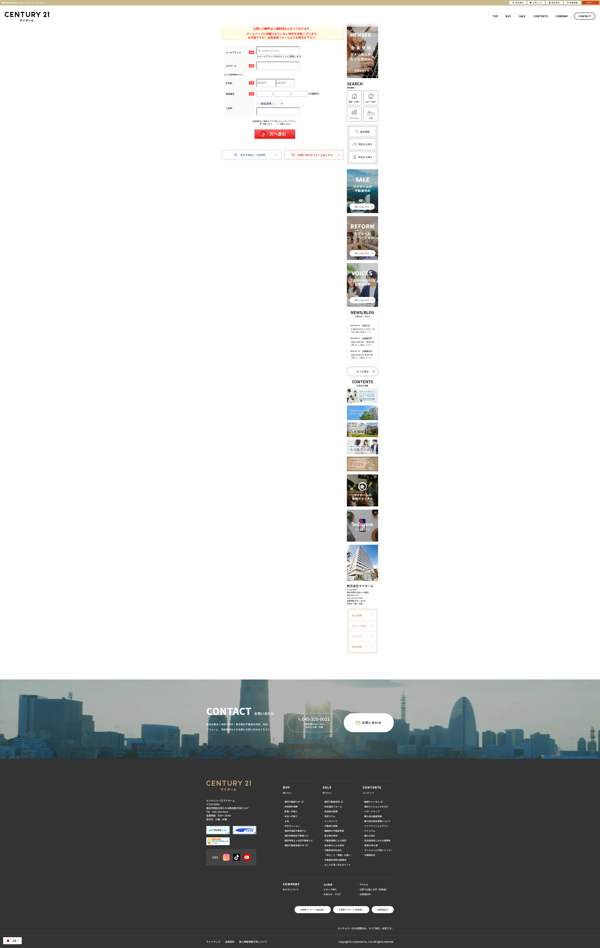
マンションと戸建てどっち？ (378, 850)
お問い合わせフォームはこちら (315, 155)
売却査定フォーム (333, 806)
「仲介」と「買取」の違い (337, 855)
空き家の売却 (331, 835)
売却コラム (329, 816)
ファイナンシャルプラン (376, 825)
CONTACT (584, 16)
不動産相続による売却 (335, 840)
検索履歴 (574, 2)
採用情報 (357, 647)
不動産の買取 (331, 825)
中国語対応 (369, 855)
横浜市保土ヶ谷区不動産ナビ (299, 840)
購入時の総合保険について (377, 821)
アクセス (357, 636)
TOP (495, 16)
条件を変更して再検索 (252, 155)
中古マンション (292, 825)
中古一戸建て (370, 101)
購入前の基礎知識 (373, 816)
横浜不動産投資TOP (295, 845)
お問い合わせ (372, 722)
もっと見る (362, 371)
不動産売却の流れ (333, 850)
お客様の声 (365, 894)
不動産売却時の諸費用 (335, 859)
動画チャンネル (372, 801)
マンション (354, 118)
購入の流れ (369, 835)
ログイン (590, 2)
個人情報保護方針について (253, 941)
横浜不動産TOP (292, 801)
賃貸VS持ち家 (371, 845)
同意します (267, 124)
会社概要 (357, 615)
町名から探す (365, 157)
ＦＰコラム (369, 830)
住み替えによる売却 (334, 845)
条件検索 (365, 131)
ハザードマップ (372, 811)
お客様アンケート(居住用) (312, 909)
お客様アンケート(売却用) (350, 909)
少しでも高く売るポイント (337, 864)
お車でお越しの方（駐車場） (374, 889)
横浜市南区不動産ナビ (295, 830)
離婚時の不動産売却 (334, 830)
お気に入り (537, 2)
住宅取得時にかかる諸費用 (377, 840)
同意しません (285, 124)
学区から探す (365, 144)
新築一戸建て (354, 101)
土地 (371, 118)
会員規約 (229, 941)
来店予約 (556, 2)
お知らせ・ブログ (332, 894)
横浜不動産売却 (332, 801)
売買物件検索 (291, 806)
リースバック (330, 821)
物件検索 (519, 2)
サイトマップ (213, 941)
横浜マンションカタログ (376, 806)
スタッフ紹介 (359, 626)
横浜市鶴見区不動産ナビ (297, 835)
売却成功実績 (331, 811)
